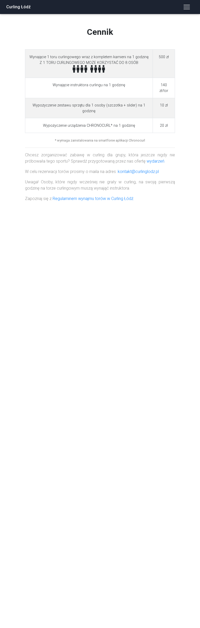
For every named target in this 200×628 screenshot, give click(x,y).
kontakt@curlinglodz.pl (138, 171)
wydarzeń (155, 161)
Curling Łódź (18, 6)
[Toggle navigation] (187, 7)
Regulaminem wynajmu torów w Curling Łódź (93, 198)
